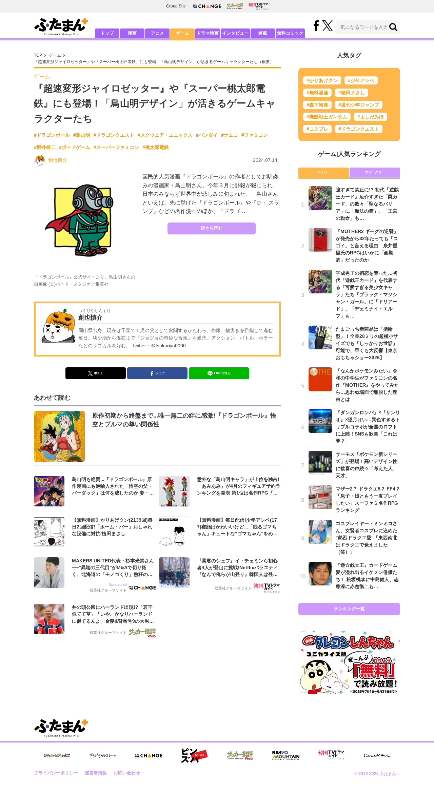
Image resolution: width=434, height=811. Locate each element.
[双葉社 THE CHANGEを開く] (207, 6)
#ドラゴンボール (52, 135)
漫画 (132, 33)
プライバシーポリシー (56, 772)
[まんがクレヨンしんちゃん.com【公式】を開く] (57, 755)
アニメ (157, 33)
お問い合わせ (127, 772)
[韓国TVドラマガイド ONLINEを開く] (258, 6)
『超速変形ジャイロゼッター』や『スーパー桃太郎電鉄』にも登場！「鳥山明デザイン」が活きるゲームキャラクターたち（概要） (154, 61)
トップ (107, 33)
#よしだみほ (370, 116)
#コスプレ (317, 129)
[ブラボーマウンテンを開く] (285, 755)
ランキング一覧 (349, 608)
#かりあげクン (322, 80)
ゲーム (182, 33)
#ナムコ (229, 135)
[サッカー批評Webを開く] (234, 6)
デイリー (324, 172)
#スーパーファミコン (116, 147)
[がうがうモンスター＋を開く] (102, 755)
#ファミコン (254, 135)
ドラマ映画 (208, 33)
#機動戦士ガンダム (327, 116)
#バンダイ (207, 135)
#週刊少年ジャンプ (358, 105)
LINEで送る (222, 373)
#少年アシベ (361, 80)
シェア (160, 373)
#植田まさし (351, 92)
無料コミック (290, 33)
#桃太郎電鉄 (155, 147)
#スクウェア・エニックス (165, 135)
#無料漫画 (317, 92)
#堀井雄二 (45, 147)
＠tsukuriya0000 (168, 345)
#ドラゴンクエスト (114, 135)
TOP (38, 55)
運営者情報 (96, 772)
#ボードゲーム (74, 147)
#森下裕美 (317, 105)
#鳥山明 (81, 135)
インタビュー (235, 33)
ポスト (98, 373)
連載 (262, 33)
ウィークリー (375, 172)
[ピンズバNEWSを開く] (194, 755)
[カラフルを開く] (377, 755)
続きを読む (212, 228)
